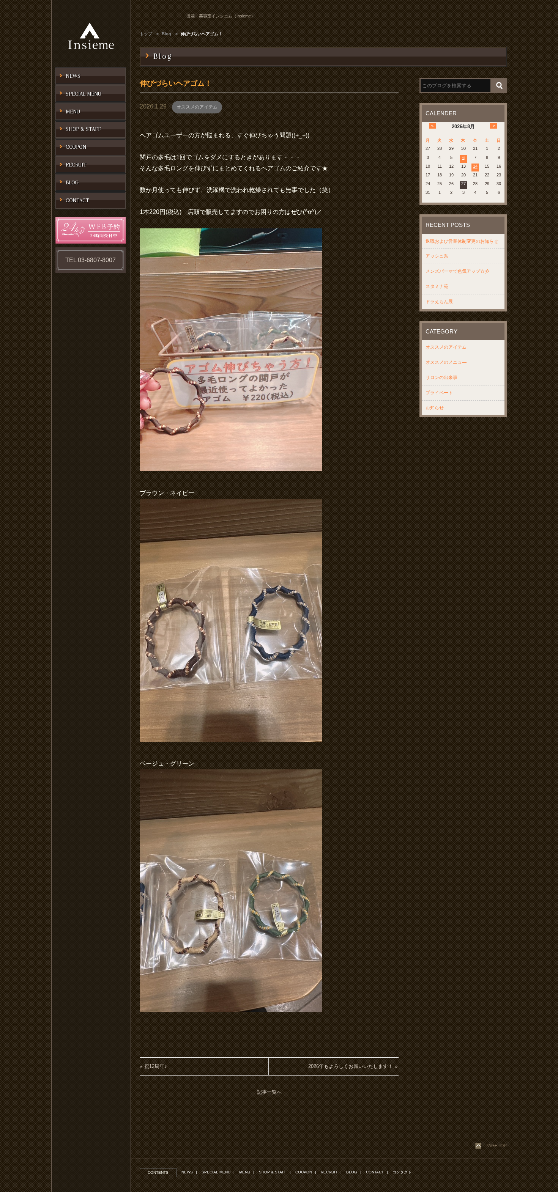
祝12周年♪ (155, 1066)
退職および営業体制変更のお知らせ (462, 241)
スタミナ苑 (437, 286)
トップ (146, 33)
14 (475, 166)
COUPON (303, 1172)
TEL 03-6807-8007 (90, 260)
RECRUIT (329, 1172)
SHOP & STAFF (273, 1172)
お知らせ (435, 407)
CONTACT (375, 1172)
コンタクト (401, 1172)
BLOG (351, 1172)
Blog (166, 33)
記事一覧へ (269, 1092)
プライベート (439, 392)
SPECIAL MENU (216, 1172)
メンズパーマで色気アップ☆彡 (457, 271)
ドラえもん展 (439, 301)
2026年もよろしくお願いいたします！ (350, 1066)
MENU (244, 1172)
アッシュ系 (437, 256)
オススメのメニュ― (446, 362)
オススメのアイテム (197, 107)
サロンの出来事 (441, 377)
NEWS (187, 1172)
